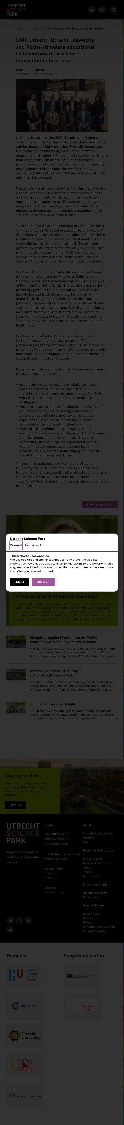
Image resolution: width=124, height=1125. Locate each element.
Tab (27, 545)
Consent (16, 545)
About (36, 545)
